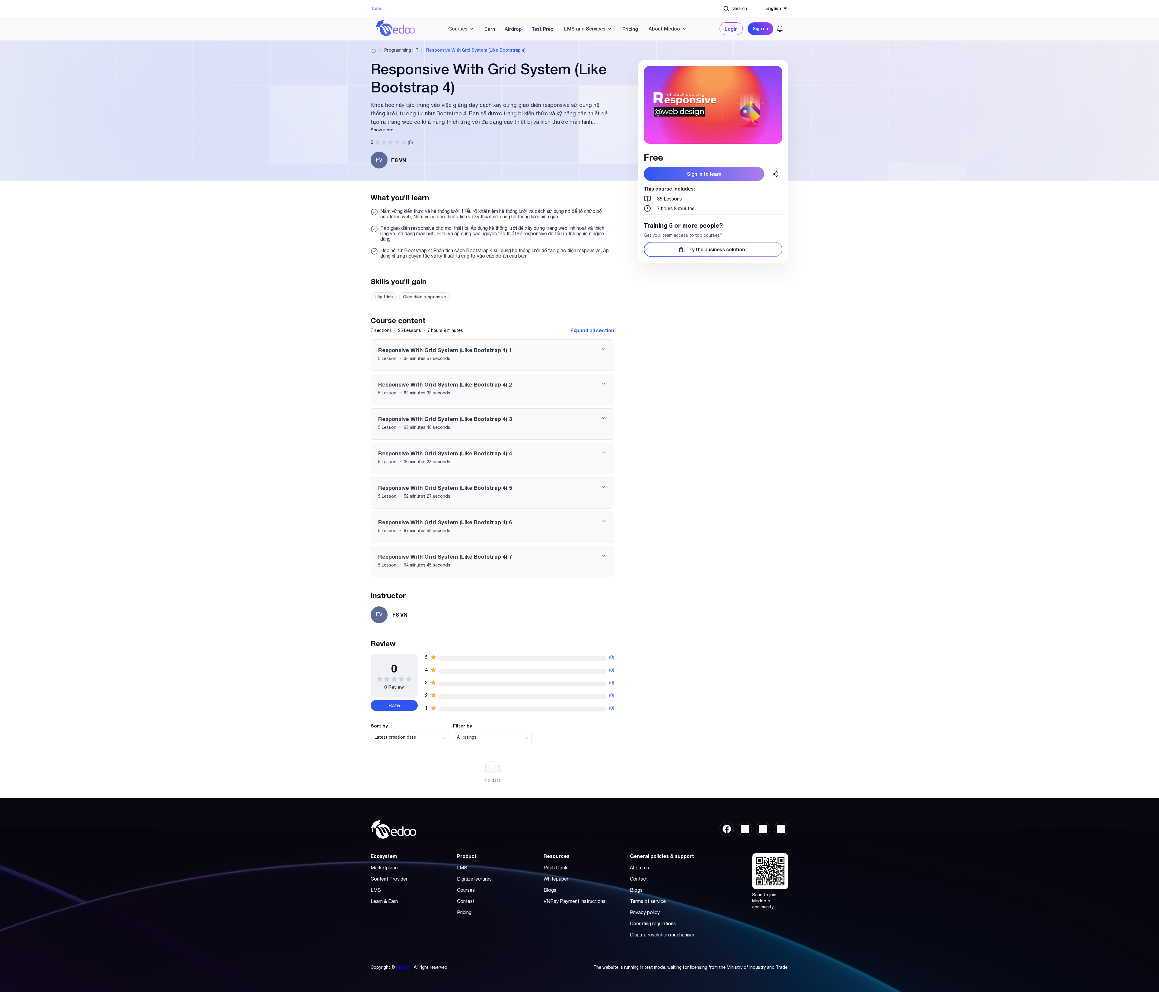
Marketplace (384, 867)
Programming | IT (401, 50)
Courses (466, 890)
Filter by (462, 725)
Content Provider (389, 878)
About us (639, 867)
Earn (489, 29)
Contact (639, 878)
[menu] (567, 28)
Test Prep (543, 29)
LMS (376, 890)
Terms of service (648, 901)
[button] (492, 355)
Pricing (630, 29)
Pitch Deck (555, 867)
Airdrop (513, 29)
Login (731, 29)
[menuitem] (458, 28)
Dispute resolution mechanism (662, 934)
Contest (465, 901)
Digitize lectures (474, 878)
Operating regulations (653, 923)
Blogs (550, 890)
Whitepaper (556, 878)
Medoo (403, 967)
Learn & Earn (384, 901)
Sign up (760, 28)
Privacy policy (645, 912)
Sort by (379, 725)
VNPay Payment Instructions (574, 901)
